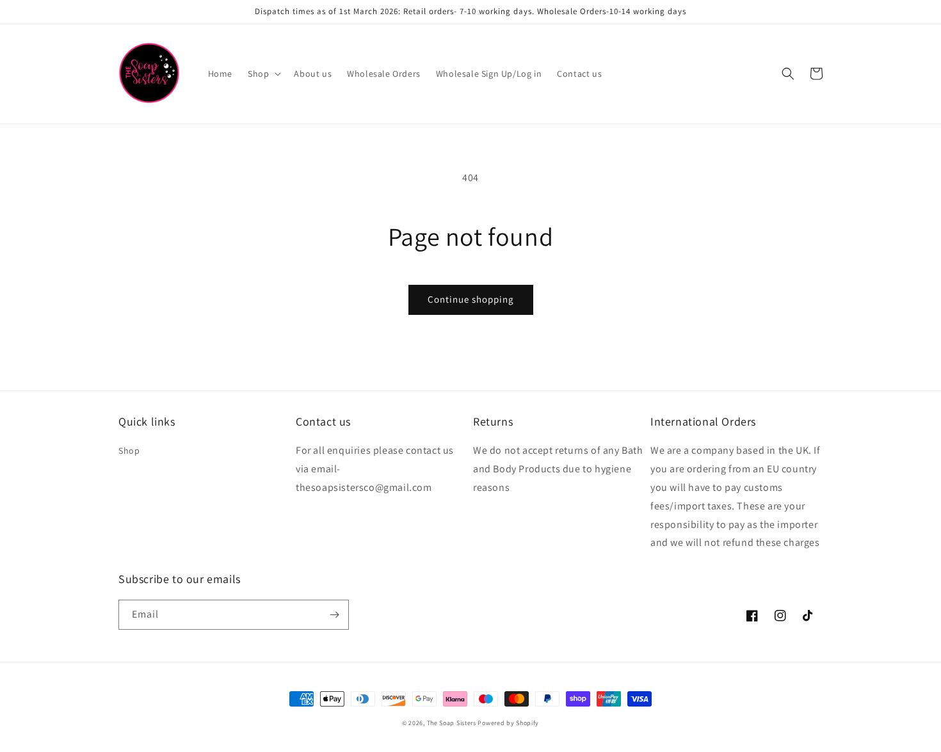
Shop (129, 450)
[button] (263, 73)
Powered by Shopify (508, 723)
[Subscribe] (334, 615)
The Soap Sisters (451, 723)
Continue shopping (471, 299)
